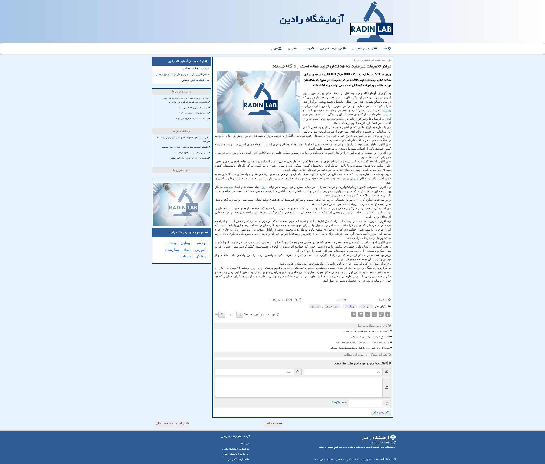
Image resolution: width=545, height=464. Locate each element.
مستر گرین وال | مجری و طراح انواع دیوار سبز (182, 74)
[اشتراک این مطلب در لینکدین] (388, 314)
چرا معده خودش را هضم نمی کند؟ (194, 107)
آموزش (274, 48)
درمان (291, 48)
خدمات (186, 256)
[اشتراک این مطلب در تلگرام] (381, 314)
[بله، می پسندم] (239, 314)
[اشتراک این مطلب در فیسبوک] (374, 314)
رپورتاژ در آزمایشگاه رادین (236, 454)
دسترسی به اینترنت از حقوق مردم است (191, 152)
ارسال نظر (380, 412)
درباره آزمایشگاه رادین (331, 48)
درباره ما (245, 443)
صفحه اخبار (271, 423)
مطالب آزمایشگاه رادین (238, 459)
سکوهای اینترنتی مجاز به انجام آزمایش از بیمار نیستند (366, 331)
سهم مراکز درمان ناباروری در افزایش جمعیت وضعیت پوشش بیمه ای (360, 348)
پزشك (315, 306)
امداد (187, 249)
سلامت (228, 187)
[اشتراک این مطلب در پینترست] (361, 314)
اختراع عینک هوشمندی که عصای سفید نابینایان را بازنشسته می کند (183, 139)
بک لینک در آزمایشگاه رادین (235, 449)
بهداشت (307, 48)
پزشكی (200, 256)
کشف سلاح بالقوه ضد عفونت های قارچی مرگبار (370, 337)
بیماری (185, 243)
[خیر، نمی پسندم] (221, 314)
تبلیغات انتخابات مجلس (196, 68)
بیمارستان (332, 306)
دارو (265, 187)
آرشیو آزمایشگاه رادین (363, 48)
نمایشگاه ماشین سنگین (195, 80)
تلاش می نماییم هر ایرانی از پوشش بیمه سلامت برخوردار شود (363, 342)
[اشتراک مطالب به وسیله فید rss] (354, 314)
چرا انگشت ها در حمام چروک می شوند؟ (192, 119)
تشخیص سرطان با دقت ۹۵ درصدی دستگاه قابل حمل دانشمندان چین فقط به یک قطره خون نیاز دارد (186, 100)
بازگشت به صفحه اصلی (170, 423)
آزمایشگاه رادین (312, 19)
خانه (385, 48)
